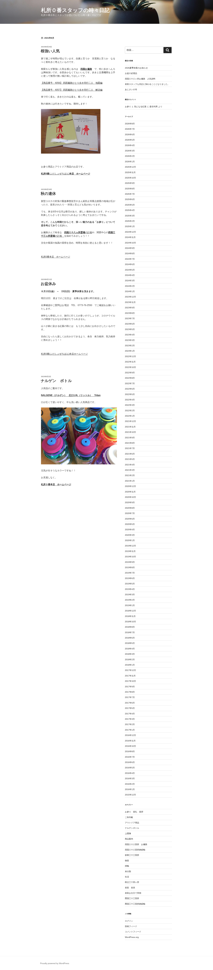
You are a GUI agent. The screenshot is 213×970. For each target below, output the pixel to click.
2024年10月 (130, 243)
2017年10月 (130, 681)
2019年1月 (130, 605)
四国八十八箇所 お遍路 (136, 844)
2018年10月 (130, 621)
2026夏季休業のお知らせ (136, 68)
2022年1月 (130, 416)
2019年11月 (130, 551)
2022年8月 (130, 378)
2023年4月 (130, 335)
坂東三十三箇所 (132, 855)
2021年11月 (130, 427)
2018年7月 (130, 632)
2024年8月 (130, 253)
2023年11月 (130, 302)
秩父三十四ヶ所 (132, 882)
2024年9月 (130, 248)
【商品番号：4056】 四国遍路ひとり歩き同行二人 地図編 (71, 83)
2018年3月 (130, 654)
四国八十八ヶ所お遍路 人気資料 (140, 79)
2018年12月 (130, 611)
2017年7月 (130, 697)
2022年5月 (130, 394)
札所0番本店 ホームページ (55, 256)
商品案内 (129, 839)
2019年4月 (130, 589)
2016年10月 (130, 746)
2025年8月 (130, 188)
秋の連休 (48, 193)
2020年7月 (130, 513)
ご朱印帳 (129, 817)
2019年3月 (130, 594)
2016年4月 (130, 773)
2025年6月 (130, 199)
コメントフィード (133, 931)
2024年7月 (130, 259)
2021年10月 (130, 432)
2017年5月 (130, 708)
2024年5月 (130, 270)
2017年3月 (130, 719)
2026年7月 (130, 129)
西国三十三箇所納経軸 (135, 904)
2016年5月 (130, 767)
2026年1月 (130, 161)
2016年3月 (130, 778)
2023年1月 (130, 351)
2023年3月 (130, 340)
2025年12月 (130, 167)
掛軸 (127, 866)
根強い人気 (50, 51)
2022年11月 (130, 362)
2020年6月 (130, 519)
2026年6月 (130, 134)
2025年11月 (130, 172)
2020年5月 (130, 524)
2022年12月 (130, 356)
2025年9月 (130, 183)
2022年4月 (130, 400)
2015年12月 (130, 795)
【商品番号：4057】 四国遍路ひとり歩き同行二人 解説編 (71, 90)
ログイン (129, 921)
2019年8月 (130, 567)
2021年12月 (130, 421)
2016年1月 (130, 789)
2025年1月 (130, 226)
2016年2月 (130, 784)
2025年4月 (130, 210)
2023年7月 (130, 318)
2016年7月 (130, 757)
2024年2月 (130, 286)
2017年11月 (130, 676)
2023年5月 (130, 329)
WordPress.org (132, 937)
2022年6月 (130, 389)
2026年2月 (130, 156)
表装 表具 (130, 887)
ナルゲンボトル (132, 828)
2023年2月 (130, 345)
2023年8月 (130, 313)
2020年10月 (130, 497)
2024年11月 (130, 237)
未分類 (128, 871)
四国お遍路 (86, 69)
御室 (127, 860)
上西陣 (128, 833)
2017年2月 (130, 724)
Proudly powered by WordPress (54, 963)
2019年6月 (130, 578)
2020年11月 (130, 492)
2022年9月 (130, 372)
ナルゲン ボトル (56, 381)
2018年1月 (130, 665)
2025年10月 (130, 178)
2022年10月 (130, 367)
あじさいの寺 (131, 89)
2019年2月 (130, 600)
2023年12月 (130, 297)
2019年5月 (130, 583)
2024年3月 (130, 280)
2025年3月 (130, 216)
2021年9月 (130, 437)
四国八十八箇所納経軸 (135, 850)
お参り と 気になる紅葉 (135, 106)
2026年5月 (130, 140)
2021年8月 (130, 443)
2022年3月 (130, 405)
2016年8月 (130, 751)
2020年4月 (130, 529)
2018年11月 (130, 616)
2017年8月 (130, 692)
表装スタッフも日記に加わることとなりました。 (147, 84)
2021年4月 (130, 465)
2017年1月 (130, 730)
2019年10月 (130, 556)
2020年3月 (130, 535)
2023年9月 (130, 307)
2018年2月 (130, 659)
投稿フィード (131, 926)
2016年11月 (130, 741)
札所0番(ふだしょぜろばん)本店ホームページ (64, 354)
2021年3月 (130, 470)
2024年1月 (130, 291)
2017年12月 (130, 670)
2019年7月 (130, 573)
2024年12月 (130, 232)
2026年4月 (130, 145)
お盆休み (48, 284)
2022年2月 (130, 410)
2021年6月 (130, 454)
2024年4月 (130, 275)
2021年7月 (130, 448)
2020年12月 (130, 486)
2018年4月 (130, 648)
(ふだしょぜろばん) (65, 173)
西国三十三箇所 (132, 898)
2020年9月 (130, 502)
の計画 (78, 232)
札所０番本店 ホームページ (56, 484)
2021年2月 (130, 475)
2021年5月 (130, 459)
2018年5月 (130, 643)
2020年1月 (130, 540)
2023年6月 (130, 324)
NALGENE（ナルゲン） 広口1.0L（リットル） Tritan (71, 395)
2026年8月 (130, 123)
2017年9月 (130, 686)
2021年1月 (130, 481)
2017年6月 (130, 703)
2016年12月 (130, 735)
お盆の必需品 (131, 73)
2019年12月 (130, 546)
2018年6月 (130, 638)
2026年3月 (130, 151)
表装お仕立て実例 (133, 893)
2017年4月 (130, 713)
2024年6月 (130, 264)
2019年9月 (130, 562)
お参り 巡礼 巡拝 (134, 812)
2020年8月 (130, 508)
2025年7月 (130, 194)
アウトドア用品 (132, 822)
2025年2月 (130, 221)
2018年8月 (130, 627)
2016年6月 (130, 762)
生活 (127, 877)
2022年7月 (130, 383)
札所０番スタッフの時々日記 (75, 10)
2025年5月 (130, 205)
